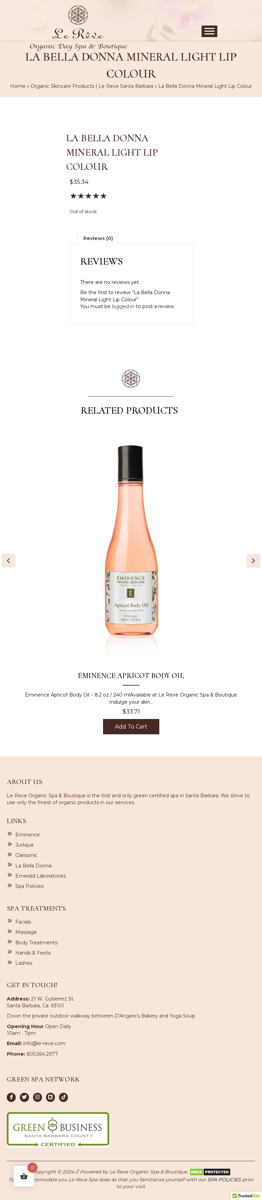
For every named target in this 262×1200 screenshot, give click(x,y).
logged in (123, 306)
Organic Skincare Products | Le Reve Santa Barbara (92, 86)
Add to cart (131, 726)
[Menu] (209, 31)
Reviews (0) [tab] (98, 238)
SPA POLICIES (224, 1180)
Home (18, 86)
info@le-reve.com (44, 1043)
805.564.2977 (42, 1054)
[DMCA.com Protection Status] (210, 1171)
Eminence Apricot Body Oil (131, 675)
